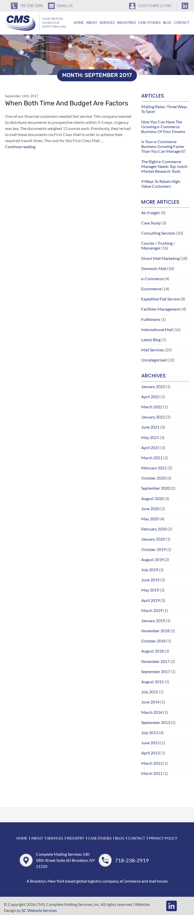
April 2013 (150, 752)
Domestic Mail (153, 268)
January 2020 (153, 539)
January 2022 (153, 416)
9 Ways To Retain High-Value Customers (161, 183)
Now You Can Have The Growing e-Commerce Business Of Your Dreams (163, 126)
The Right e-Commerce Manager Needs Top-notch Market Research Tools (164, 166)
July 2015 (149, 691)
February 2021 (154, 467)
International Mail (157, 329)
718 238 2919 (31, 6)
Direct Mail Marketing (160, 258)
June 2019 (150, 579)
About (91, 23)
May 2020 (150, 518)
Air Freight (150, 212)
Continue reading (20, 146)
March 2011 (151, 773)
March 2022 (151, 406)
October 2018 (153, 640)
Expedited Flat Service (160, 298)
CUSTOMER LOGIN (154, 6)
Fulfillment (150, 319)
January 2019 (153, 620)
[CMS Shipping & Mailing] (19, 22)
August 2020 (152, 498)
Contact (181, 23)
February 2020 (154, 528)
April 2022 (150, 396)
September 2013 (155, 722)
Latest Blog (151, 339)
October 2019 (153, 549)
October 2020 (153, 477)
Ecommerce (151, 288)
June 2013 (150, 742)
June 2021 (150, 427)
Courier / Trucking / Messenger (158, 245)
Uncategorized (154, 359)
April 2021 (150, 447)
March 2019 (151, 610)
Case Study (151, 222)
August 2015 (152, 681)
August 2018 (152, 651)
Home (79, 23)
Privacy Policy (163, 838)
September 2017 (155, 671)
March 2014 (151, 712)
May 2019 (150, 589)
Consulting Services (158, 233)
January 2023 (153, 386)
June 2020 (150, 508)
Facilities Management (161, 309)
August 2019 (152, 559)
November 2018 (155, 630)
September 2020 (155, 488)
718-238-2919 (132, 860)
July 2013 (149, 732)
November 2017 (155, 661)
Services (107, 23)
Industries (126, 23)
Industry (75, 838)
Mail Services (152, 349)
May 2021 (150, 437)
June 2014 (150, 701)
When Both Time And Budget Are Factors (66, 103)
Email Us (65, 6)
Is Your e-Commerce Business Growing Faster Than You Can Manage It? (163, 146)
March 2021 (151, 457)
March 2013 (151, 763)
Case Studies (149, 23)
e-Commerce (152, 278)
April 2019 (150, 600)
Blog (167, 23)
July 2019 (149, 569)
